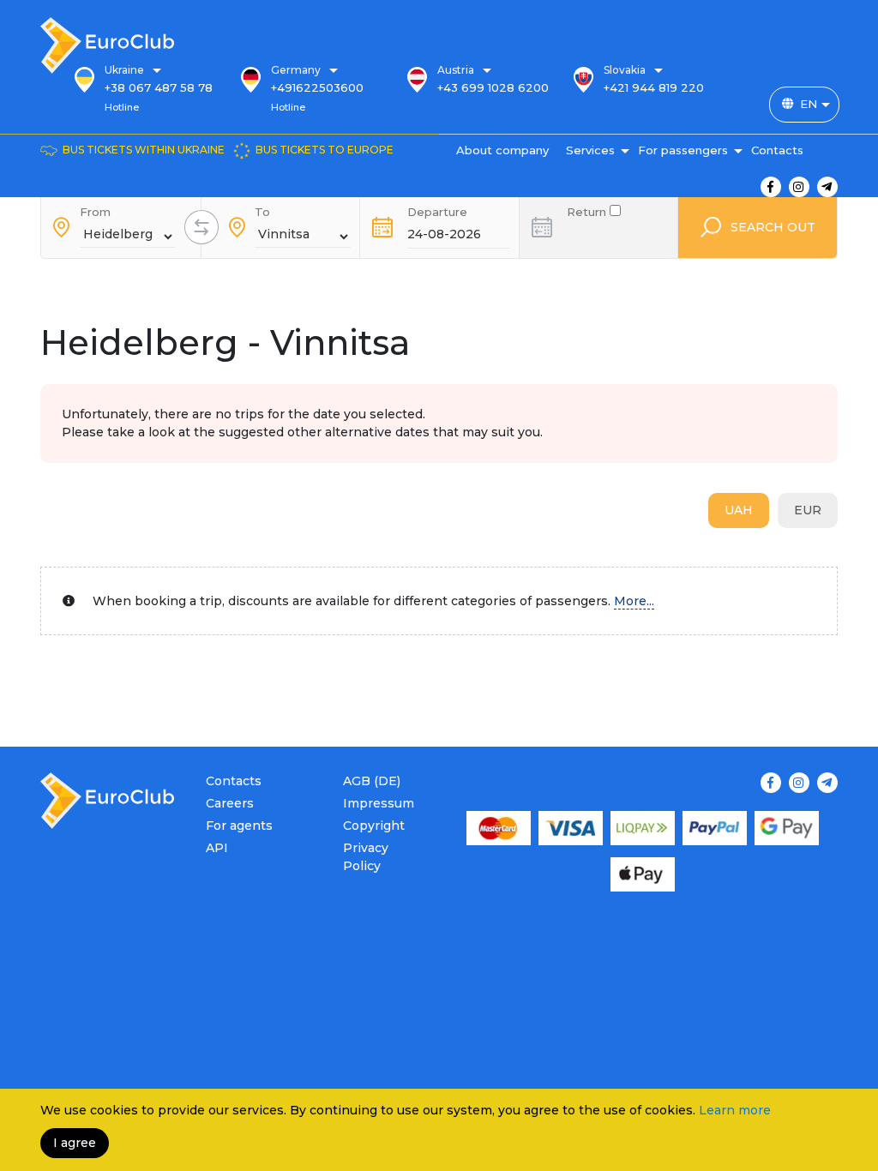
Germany (296, 69)
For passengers (683, 150)
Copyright (374, 825)
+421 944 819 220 (654, 87)
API (217, 848)
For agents (239, 825)
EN (808, 104)
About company (502, 150)
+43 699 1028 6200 (493, 87)
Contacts (777, 150)
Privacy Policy (365, 857)
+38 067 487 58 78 (159, 87)
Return (588, 210)
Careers (230, 803)
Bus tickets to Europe (325, 149)
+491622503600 (317, 87)
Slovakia (625, 69)
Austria (455, 69)
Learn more (735, 1110)
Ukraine (124, 69)
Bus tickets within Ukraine (144, 149)
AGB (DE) (371, 781)
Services (590, 150)
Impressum (378, 803)
